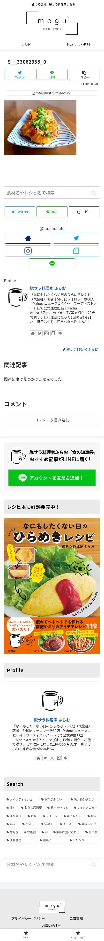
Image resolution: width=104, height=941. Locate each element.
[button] (93, 193)
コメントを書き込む (52, 420)
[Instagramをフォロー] (28, 251)
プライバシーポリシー (28, 918)
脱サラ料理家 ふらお (48, 288)
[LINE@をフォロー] (52, 263)
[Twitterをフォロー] (76, 238)
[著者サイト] (28, 238)
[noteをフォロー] (76, 251)
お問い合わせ (52, 925)
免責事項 (76, 918)
